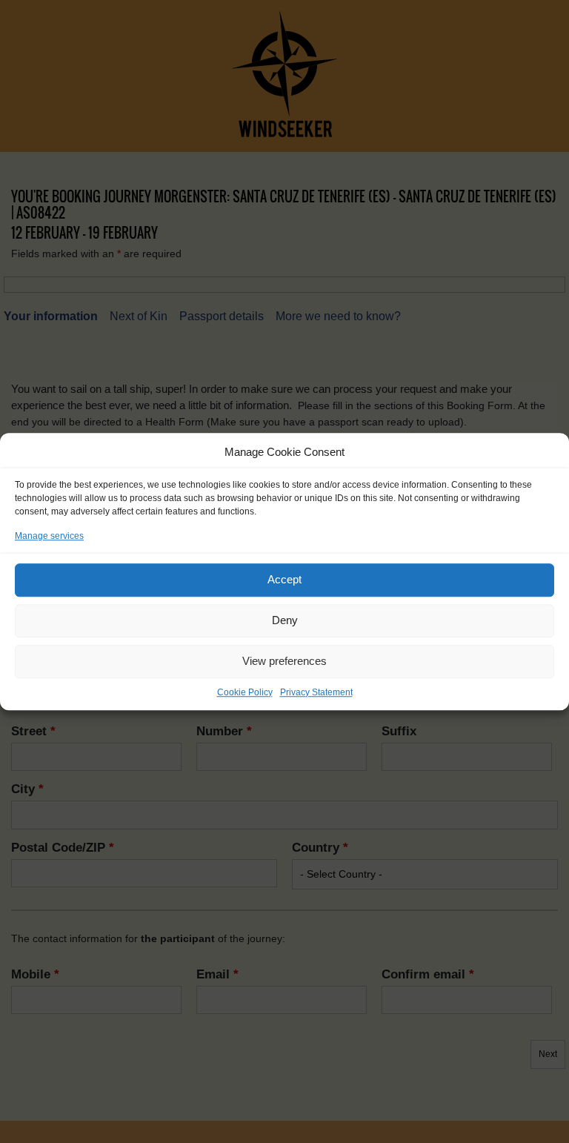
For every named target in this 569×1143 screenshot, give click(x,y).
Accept (284, 579)
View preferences (284, 661)
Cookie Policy (245, 692)
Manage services (49, 536)
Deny (285, 620)
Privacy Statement (316, 692)
